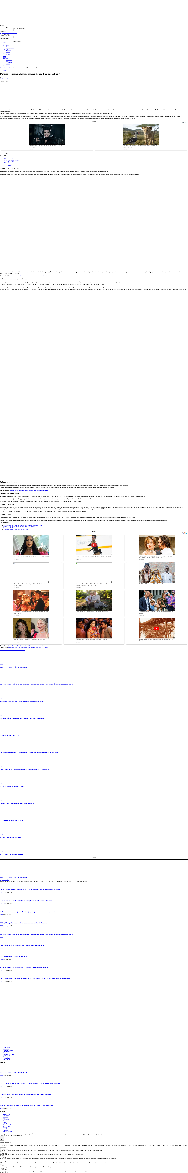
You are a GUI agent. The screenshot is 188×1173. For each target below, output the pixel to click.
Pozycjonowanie (10, 48)
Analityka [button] (2, 1155)
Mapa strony (6, 1049)
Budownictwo (9, 50)
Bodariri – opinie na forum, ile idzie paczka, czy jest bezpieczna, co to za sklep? (29, 490)
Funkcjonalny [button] (3, 1147)
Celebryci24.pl (6, 1051)
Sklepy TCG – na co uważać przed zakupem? (13, 667)
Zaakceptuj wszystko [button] (17, 1135)
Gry (7, 61)
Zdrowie (2, 959)
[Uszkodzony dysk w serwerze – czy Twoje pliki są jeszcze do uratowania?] (8, 697)
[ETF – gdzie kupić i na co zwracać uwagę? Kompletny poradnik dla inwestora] (3, 920)
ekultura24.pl (6, 1053)
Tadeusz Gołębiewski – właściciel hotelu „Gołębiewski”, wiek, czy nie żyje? (26, 645)
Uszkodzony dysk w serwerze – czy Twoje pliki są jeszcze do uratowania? (22, 701)
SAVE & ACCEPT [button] (4, 1172)
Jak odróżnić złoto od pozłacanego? (11, 837)
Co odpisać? (9, 62)
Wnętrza (8, 52)
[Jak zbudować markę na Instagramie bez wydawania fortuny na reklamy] (8, 714)
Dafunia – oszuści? (8, 164)
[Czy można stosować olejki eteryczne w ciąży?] (3, 953)
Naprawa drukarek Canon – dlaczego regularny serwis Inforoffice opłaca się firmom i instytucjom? (30, 752)
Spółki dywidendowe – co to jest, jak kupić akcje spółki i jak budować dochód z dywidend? (27, 912)
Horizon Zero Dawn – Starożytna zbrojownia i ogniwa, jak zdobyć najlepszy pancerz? (28, 647)
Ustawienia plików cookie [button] (6, 1135)
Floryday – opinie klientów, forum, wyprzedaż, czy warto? (16, 527)
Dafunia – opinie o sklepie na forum (11, 160)
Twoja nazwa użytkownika (20, 28)
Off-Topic (5, 65)
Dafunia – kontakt (7, 165)
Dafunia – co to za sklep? (9, 158)
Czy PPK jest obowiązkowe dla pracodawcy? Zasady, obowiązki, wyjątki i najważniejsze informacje (30, 889)
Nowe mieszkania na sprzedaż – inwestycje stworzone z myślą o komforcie (22, 945)
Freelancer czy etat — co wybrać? (10, 735)
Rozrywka (5, 58)
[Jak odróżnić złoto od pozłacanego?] (8, 833)
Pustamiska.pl (6, 1058)
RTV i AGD (6, 45)
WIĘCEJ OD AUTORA (19, 650)
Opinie (4, 56)
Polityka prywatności (8, 1050)
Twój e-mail (16, 37)
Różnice (8, 64)
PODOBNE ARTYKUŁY (6, 650)
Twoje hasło (16, 30)
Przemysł (8, 54)
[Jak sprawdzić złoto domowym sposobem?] (8, 850)
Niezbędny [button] (2, 1168)
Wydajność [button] (2, 1151)
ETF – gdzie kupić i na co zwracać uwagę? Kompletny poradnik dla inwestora (23, 923)
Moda (4, 57)
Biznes (4, 53)
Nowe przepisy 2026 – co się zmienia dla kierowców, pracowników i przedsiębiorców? (25, 769)
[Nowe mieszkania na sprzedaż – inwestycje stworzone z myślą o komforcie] (3, 942)
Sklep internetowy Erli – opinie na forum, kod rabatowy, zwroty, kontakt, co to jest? (22, 525)
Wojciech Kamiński (4, 78)
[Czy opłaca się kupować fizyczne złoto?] (8, 816)
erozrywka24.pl (6, 1055)
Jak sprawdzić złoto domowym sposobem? (13, 854)
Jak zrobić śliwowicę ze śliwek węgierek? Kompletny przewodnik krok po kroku (24, 967)
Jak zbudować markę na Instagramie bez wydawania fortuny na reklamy (22, 718)
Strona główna (3, 67)
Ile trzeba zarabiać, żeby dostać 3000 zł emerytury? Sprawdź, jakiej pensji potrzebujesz (26, 900)
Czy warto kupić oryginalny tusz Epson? (12, 786)
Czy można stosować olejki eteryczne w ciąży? (13, 956)
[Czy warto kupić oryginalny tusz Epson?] (8, 782)
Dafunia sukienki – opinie (9, 162)
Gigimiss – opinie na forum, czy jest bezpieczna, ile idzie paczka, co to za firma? (29, 275)
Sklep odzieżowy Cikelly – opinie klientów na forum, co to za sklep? (19, 526)
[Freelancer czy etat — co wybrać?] (8, 731)
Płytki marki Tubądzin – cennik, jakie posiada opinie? (15, 529)
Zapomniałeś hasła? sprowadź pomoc (8, 33)
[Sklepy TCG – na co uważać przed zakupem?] (8, 662)
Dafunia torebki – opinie (9, 161)
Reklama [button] (2, 1160)
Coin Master (9, 60)
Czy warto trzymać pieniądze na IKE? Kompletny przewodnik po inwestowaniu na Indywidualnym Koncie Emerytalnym (36, 684)
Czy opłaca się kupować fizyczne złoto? (11, 820)
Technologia (6, 46)
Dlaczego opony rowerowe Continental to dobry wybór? (17, 803)
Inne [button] (1, 1164)
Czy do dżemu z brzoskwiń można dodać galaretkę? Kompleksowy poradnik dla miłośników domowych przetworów (35, 978)
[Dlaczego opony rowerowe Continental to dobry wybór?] (8, 799)
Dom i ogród (6, 49)
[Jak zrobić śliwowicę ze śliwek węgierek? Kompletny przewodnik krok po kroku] (3, 964)
